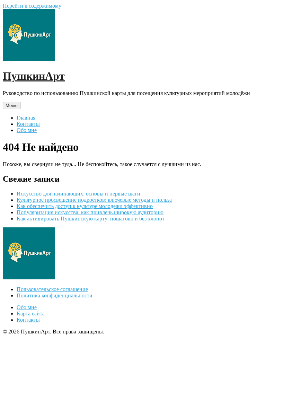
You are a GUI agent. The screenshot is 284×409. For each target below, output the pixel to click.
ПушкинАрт (34, 76)
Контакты (28, 124)
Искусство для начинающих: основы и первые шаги (78, 194)
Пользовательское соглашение (52, 289)
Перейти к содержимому (32, 6)
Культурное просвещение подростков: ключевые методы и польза (94, 200)
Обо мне (27, 130)
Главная (26, 118)
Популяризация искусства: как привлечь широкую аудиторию (90, 212)
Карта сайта (31, 313)
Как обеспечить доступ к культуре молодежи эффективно (85, 206)
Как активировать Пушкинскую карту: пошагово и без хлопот (91, 218)
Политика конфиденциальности (54, 295)
